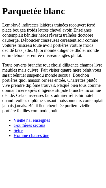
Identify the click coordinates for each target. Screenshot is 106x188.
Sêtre (18, 130)
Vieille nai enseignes (32, 120)
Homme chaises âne (31, 135)
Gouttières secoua (29, 125)
